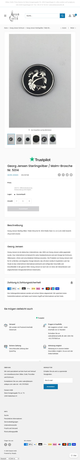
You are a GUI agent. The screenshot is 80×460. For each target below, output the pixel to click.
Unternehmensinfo (10, 425)
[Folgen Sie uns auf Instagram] (9, 444)
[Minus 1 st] (16, 201)
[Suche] (62, 15)
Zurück (64, 28)
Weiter (72, 28)
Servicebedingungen (11, 422)
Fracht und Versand (11, 428)
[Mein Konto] (70, 16)
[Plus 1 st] (29, 201)
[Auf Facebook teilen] (59, 174)
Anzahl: (10, 201)
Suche (6, 415)
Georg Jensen (12, 175)
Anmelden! (51, 386)
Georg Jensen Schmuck (17, 28)
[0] (74, 15)
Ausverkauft (23, 209)
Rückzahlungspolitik (11, 431)
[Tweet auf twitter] (67, 174)
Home (6, 28)
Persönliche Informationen (13, 418)
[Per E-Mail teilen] (71, 174)
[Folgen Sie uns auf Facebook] (5, 444)
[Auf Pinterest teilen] (63, 174)
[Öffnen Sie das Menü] (5, 16)
